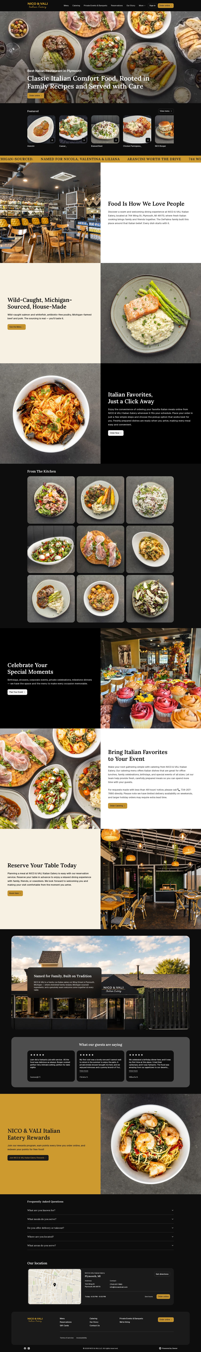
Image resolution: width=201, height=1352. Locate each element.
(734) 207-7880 (116, 1284)
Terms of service (67, 1338)
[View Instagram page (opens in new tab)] (28, 1348)
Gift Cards (64, 1325)
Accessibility (81, 1338)
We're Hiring (125, 1322)
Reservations (117, 5)
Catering (76, 5)
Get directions (162, 1274)
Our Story (130, 5)
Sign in (152, 5)
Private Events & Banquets (95, 5)
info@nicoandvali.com (119, 1287)
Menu (66, 5)
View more (84, 1071)
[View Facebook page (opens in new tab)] (25, 1348)
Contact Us (95, 1325)
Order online (163, 1296)
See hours (149, 1297)
